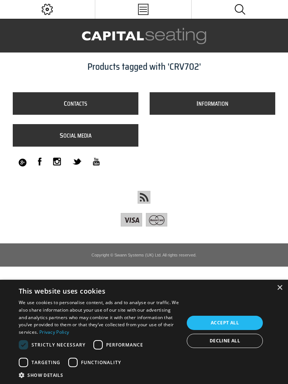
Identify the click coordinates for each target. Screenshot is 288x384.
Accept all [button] (225, 323)
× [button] (279, 288)
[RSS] (144, 197)
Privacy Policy (54, 332)
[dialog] (144, 332)
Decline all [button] (225, 341)
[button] (99, 374)
